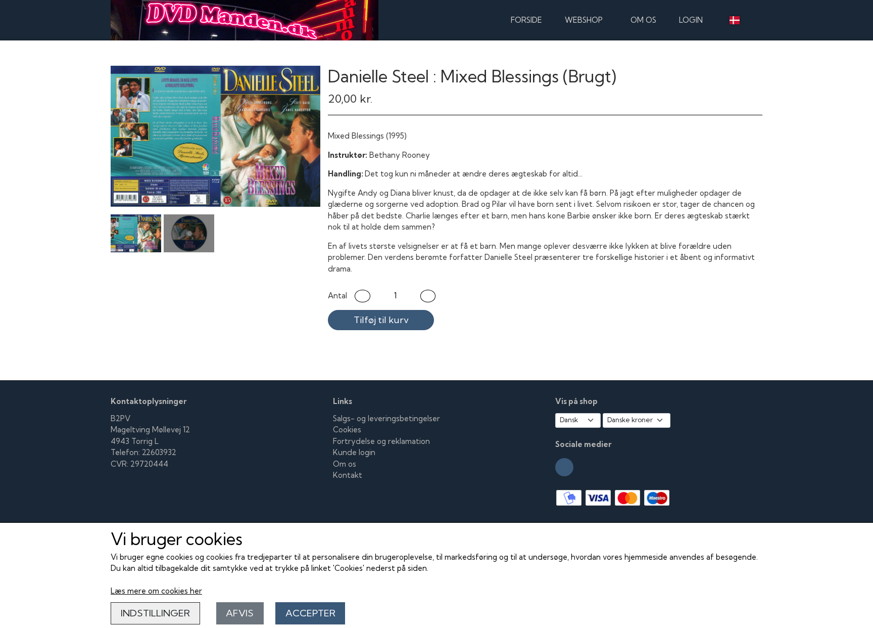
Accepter (310, 613)
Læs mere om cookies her (156, 591)
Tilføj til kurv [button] (381, 320)
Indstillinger (155, 613)
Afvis (240, 613)
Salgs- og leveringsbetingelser (386, 418)
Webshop (584, 20)
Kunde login (354, 452)
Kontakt (347, 475)
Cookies (347, 429)
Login (691, 20)
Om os (643, 20)
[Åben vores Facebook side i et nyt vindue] (564, 467)
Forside (526, 20)
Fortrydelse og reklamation (381, 441)
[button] (362, 296)
